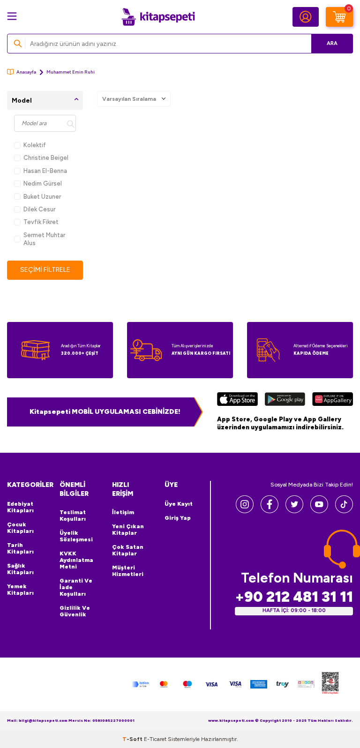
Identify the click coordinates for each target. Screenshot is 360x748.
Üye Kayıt (179, 504)
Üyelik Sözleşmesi (76, 536)
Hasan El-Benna (45, 170)
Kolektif (34, 145)
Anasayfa (26, 72)
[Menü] (12, 16)
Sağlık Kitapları (20, 569)
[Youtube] (319, 510)
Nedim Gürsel (42, 183)
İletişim (123, 512)
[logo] (158, 16)
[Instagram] (245, 510)
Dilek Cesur (39, 209)
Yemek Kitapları (20, 589)
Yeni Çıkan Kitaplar (128, 529)
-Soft (133, 739)
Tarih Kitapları (20, 548)
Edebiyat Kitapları (20, 507)
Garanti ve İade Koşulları (76, 587)
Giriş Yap (178, 518)
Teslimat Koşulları (73, 515)
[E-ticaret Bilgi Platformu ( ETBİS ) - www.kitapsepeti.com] (330, 684)
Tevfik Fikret (41, 221)
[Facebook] (269, 510)
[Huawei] (332, 400)
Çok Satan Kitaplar (127, 550)
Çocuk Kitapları (20, 527)
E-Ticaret (155, 739)
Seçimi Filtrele (45, 270)
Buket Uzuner (42, 196)
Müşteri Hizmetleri (127, 570)
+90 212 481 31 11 (294, 597)
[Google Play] (285, 400)
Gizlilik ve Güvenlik (75, 611)
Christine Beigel (45, 157)
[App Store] (237, 400)
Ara (332, 43)
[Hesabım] (306, 17)
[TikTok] (344, 510)
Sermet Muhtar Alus (44, 239)
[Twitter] (294, 510)
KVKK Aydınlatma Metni (76, 560)
